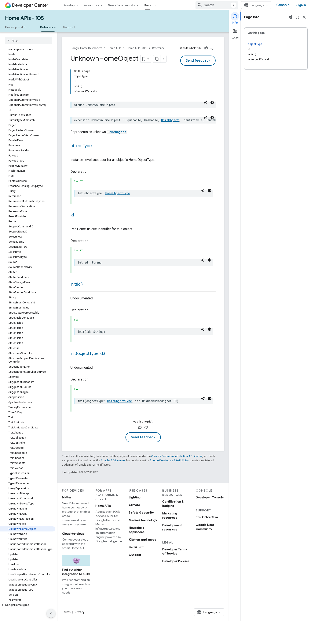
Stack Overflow (207, 517)
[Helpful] (206, 48)
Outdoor (135, 555)
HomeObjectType (117, 193)
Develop (69, 5)
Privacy (79, 612)
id (72, 215)
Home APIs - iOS (24, 18)
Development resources (172, 527)
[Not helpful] (212, 48)
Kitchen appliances (142, 539)
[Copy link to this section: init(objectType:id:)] (109, 353)
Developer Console (210, 497)
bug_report (290, 17)
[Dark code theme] (212, 102)
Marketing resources (169, 515)
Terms (66, 612)
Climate (134, 505)
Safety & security (141, 512)
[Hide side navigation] (51, 613)
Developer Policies (175, 561)
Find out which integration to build (76, 572)
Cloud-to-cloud (73, 533)
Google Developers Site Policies (169, 460)
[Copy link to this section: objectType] (96, 146)
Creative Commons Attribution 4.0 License (176, 456)
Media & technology (143, 520)
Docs (147, 5)
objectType (81, 145)
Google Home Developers (86, 48)
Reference (48, 27)
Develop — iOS (15, 27)
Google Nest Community (205, 527)
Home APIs (114, 48)
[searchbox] (28, 40)
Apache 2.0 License (113, 460)
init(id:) (76, 284)
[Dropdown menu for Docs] (156, 5)
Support (69, 27)
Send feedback (198, 60)
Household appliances (136, 530)
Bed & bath (136, 547)
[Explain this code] (205, 102)
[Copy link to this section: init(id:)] (87, 284)
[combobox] (216, 5)
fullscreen (297, 17)
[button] (27, 604)
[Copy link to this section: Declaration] (92, 171)
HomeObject (170, 120)
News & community (121, 5)
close (304, 17)
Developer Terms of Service (174, 551)
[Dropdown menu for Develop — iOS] (31, 27)
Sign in (301, 5)
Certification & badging (172, 504)
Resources (91, 5)
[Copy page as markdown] (157, 59)
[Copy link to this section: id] (78, 215)
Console (283, 5)
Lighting (134, 497)
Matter (67, 497)
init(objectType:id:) (87, 353)
